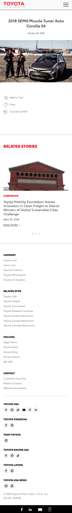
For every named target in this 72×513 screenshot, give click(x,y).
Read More (10, 225)
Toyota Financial (12, 270)
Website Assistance (14, 388)
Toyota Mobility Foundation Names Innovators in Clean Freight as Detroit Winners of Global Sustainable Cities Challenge (31, 207)
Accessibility (10, 352)
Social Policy (10, 347)
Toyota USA (10, 296)
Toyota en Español (14, 279)
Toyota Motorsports (14, 274)
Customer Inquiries (14, 378)
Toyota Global (11, 301)
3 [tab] (39, 233)
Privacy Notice (11, 356)
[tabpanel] (36, 191)
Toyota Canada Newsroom (18, 325)
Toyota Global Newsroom (18, 315)
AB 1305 (8, 361)
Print (12, 104)
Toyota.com (10, 260)
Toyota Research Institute (18, 311)
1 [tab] (32, 233)
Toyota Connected (14, 306)
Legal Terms (10, 342)
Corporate (11, 195)
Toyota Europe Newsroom (18, 320)
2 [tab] (36, 233)
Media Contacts (12, 383)
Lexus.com (9, 265)
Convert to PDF (18, 111)
